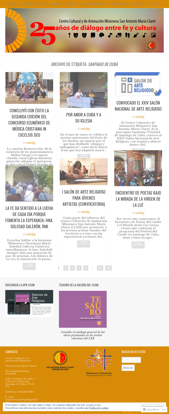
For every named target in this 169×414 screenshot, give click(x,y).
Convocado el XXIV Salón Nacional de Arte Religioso (138, 106)
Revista (71, 4)
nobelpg (30, 142)
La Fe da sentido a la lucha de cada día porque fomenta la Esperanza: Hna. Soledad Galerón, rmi (29, 217)
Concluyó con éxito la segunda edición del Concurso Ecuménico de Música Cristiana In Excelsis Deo (29, 122)
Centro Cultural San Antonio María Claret (84, 30)
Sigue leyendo (84, 157)
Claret (56, 4)
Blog (155, 4)
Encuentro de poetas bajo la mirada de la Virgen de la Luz (138, 199)
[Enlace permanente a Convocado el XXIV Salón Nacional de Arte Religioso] (138, 95)
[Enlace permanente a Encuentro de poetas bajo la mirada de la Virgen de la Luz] (138, 185)
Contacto (138, 4)
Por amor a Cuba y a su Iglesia (83, 117)
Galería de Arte (93, 4)
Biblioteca (118, 4)
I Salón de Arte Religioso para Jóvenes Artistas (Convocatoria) (83, 198)
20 (108, 268)
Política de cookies (99, 408)
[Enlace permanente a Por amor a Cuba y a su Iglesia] (84, 107)
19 (100, 268)
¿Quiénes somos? (33, 4)
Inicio (12, 4)
